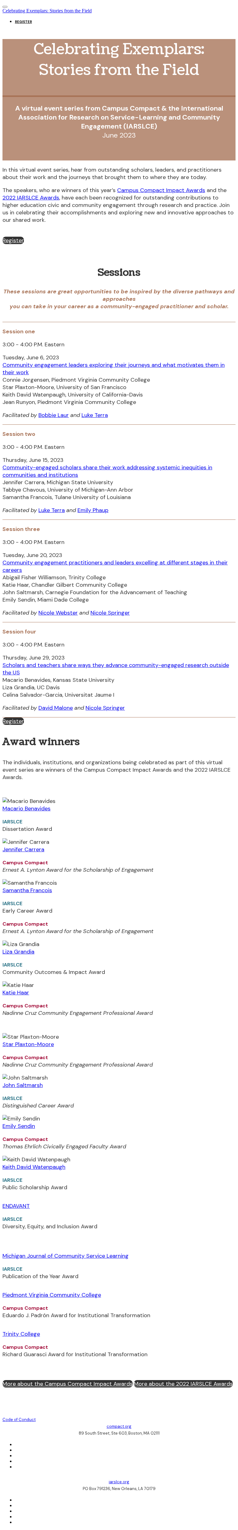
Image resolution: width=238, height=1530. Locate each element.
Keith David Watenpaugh (33, 1167)
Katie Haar (15, 992)
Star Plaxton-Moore (28, 1044)
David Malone (55, 708)
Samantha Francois (27, 890)
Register (23, 22)
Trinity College (21, 1334)
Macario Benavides (26, 808)
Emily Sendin (18, 1126)
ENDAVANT (16, 1206)
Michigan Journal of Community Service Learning (65, 1256)
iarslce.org (119, 1481)
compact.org (119, 1426)
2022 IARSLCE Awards (30, 197)
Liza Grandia (18, 951)
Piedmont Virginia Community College (51, 1295)
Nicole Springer (110, 612)
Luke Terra (95, 415)
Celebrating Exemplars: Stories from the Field (47, 10)
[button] (13, 240)
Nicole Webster (58, 612)
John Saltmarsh (22, 1085)
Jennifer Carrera (23, 849)
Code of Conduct (19, 1419)
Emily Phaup (92, 510)
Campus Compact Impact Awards (161, 190)
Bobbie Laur (53, 415)
